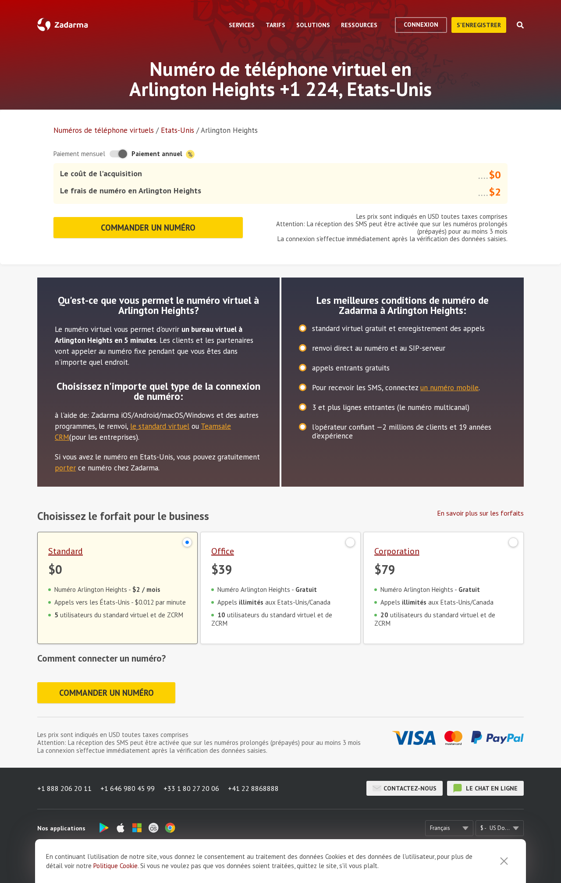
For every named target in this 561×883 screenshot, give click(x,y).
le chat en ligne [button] (491, 788)
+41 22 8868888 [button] (253, 788)
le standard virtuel (159, 426)
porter (65, 468)
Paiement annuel (157, 154)
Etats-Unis (177, 130)
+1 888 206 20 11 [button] (64, 788)
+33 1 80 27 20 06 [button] (191, 788)
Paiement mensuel (79, 154)
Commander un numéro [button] (148, 227)
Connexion (421, 24)
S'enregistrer (479, 25)
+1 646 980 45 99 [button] (127, 788)
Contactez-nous (410, 788)
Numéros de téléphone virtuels (103, 130)
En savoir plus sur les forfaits (480, 513)
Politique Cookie (115, 866)
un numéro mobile (449, 387)
